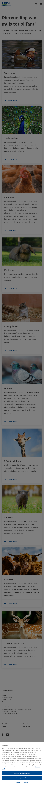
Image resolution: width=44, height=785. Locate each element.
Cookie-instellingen (22, 782)
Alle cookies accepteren (22, 773)
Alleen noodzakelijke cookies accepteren (21, 778)
